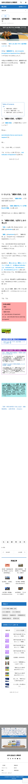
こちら (8, 395)
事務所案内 (16, 770)
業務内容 (16, 765)
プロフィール (4, 767)
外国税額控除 (21, 615)
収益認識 (13, 615)
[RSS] (19, 758)
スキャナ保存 (16, 611)
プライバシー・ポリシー (7, 772)
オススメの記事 (20, 630)
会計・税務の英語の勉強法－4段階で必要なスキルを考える (14, 353)
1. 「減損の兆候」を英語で (10, 108)
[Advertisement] (14, 83)
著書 (2, 770)
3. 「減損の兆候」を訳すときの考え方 (13, 112)
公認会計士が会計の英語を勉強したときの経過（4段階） (13, 364)
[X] (10, 758)
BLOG (15, 767)
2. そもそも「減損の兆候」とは (11, 110)
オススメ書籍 (6, 611)
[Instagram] (8, 758)
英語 (5, 16)
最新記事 (4, 10)
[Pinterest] (15, 758)
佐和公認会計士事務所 (9, 2)
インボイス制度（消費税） (9, 608)
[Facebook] (12, 758)
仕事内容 (5, 615)
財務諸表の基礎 (6, 618)
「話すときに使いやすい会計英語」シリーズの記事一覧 (13, 342)
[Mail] (17, 758)
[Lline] (16, 542)
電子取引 (16, 618)
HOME (3, 765)
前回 (3, 51)
